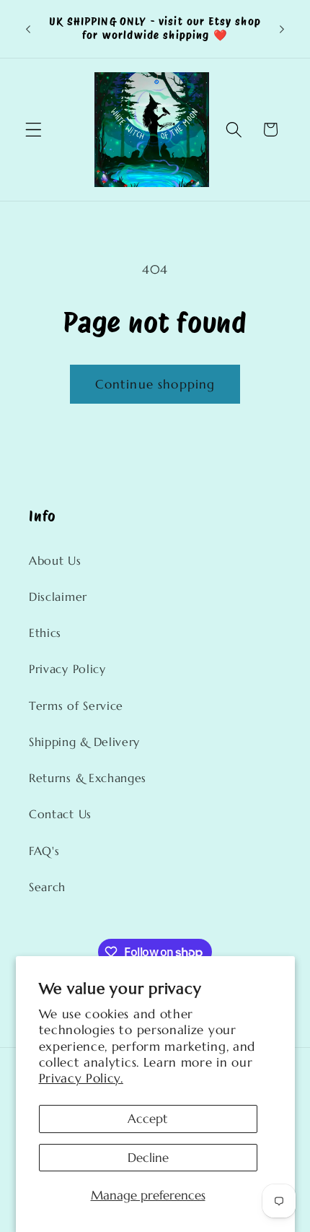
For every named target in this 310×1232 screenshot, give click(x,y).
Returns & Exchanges (87, 778)
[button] (33, 129)
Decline (148, 1158)
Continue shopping (155, 384)
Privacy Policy (67, 669)
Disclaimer (58, 596)
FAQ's (44, 851)
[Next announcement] (282, 29)
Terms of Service (76, 705)
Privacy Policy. (81, 1078)
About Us (55, 560)
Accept (148, 1119)
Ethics (45, 633)
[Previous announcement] (28, 29)
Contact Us (60, 814)
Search (47, 887)
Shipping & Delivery (84, 742)
